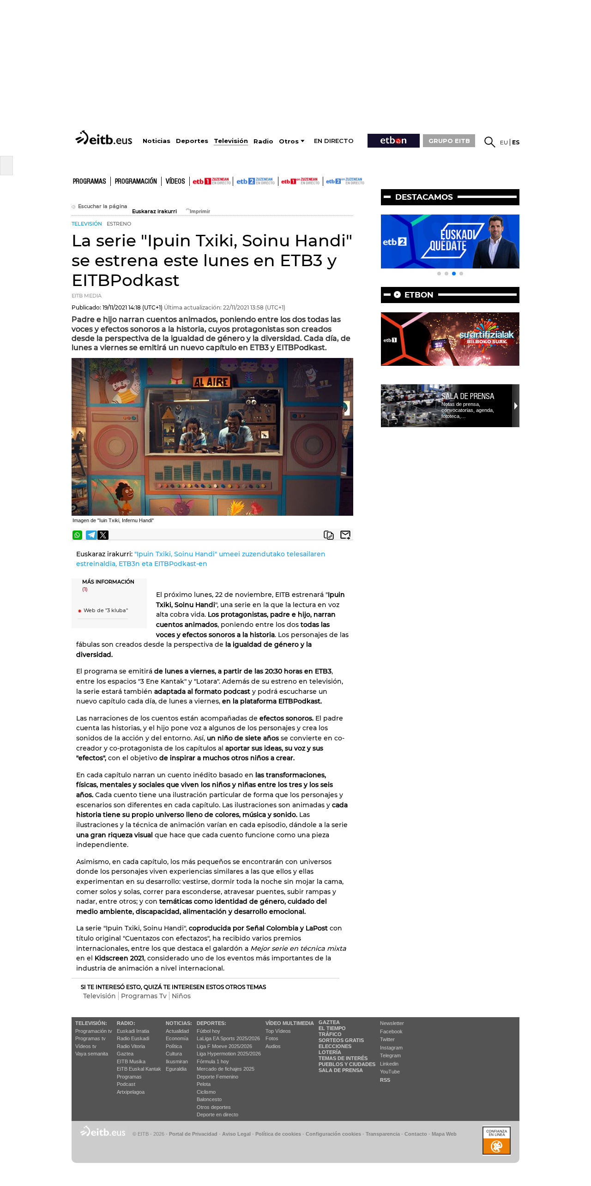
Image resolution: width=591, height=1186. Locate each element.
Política (174, 1046)
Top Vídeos (278, 1031)
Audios (273, 1046)
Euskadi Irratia (133, 1031)
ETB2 (255, 181)
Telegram (390, 1055)
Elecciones (335, 1046)
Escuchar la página (102, 206)
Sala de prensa (468, 396)
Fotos (271, 1038)
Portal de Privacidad (193, 1134)
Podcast (126, 1084)
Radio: (126, 1023)
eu (504, 142)
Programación (136, 181)
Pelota (204, 1084)
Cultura (174, 1053)
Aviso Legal (236, 1134)
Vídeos (175, 181)
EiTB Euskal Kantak (139, 1069)
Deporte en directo (217, 1114)
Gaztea (125, 1053)
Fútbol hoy (208, 1031)
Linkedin (389, 1064)
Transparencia (383, 1134)
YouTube (390, 1071)
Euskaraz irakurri (154, 212)
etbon (419, 294)
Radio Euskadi (133, 1038)
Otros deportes (214, 1107)
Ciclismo (206, 1092)
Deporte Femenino (217, 1076)
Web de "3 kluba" (106, 611)
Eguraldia (176, 1069)
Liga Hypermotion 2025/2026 (229, 1053)
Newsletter (392, 1023)
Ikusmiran (177, 1061)
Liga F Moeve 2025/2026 (224, 1046)
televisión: (91, 1023)
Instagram (391, 1047)
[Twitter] (103, 535)
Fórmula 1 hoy (213, 1061)
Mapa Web (444, 1134)
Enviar (345, 535)
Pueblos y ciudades (347, 1064)
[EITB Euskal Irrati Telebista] (105, 137)
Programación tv (93, 1031)
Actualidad (177, 1031)
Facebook (391, 1031)
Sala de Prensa (341, 1070)
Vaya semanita (91, 1053)
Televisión (99, 996)
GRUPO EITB (449, 140)
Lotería (330, 1052)
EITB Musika (131, 1061)
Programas (89, 181)
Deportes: (211, 1023)
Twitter (387, 1039)
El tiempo (332, 1028)
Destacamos (424, 197)
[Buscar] (489, 142)
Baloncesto (209, 1099)
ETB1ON (282, 180)
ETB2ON (327, 180)
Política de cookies (278, 1134)
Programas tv (90, 1038)
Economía (177, 1038)
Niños (181, 996)
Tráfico (330, 1034)
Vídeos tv (85, 1046)
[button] (439, 273)
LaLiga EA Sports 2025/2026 (228, 1038)
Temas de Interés (343, 1058)
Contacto (415, 1134)
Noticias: (179, 1023)
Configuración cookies (333, 1134)
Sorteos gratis (341, 1040)
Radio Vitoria (131, 1046)
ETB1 (211, 181)
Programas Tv (144, 996)
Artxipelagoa (131, 1092)
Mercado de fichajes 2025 (225, 1069)
